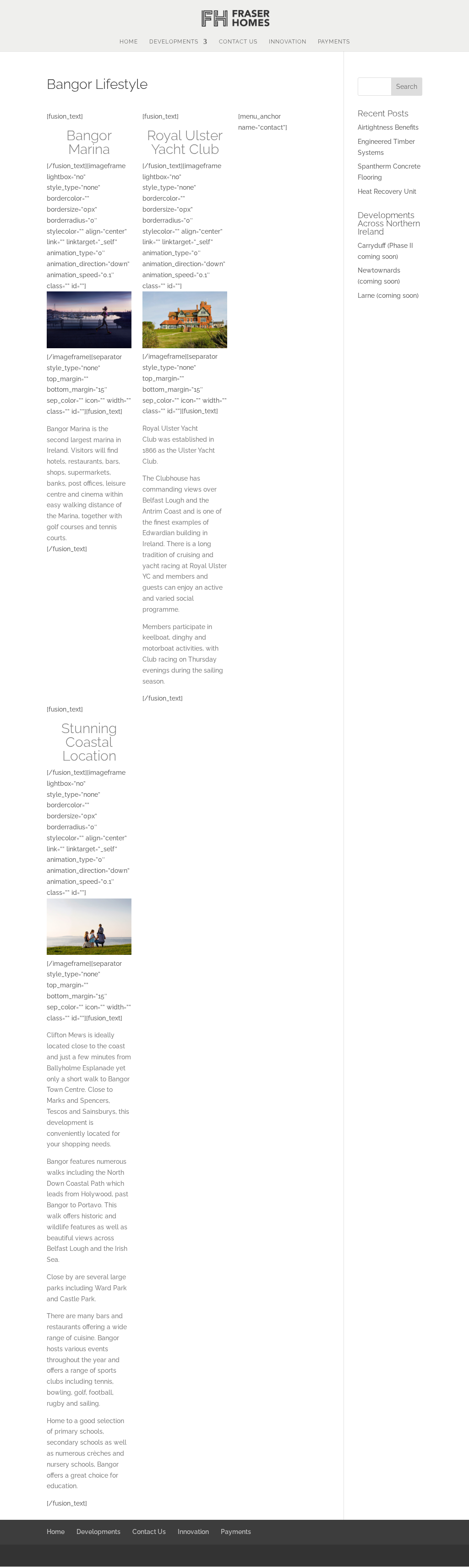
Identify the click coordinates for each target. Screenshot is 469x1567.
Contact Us (238, 41)
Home (129, 41)
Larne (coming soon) (388, 295)
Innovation (287, 41)
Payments (334, 41)
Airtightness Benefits (388, 127)
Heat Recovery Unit (387, 191)
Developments (173, 41)
